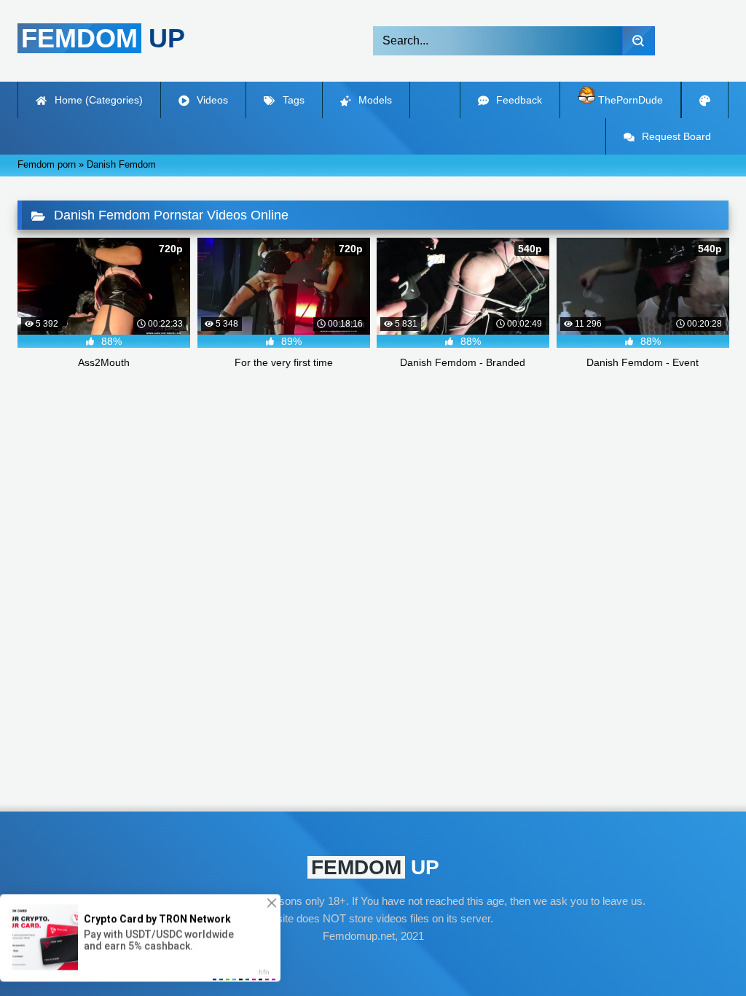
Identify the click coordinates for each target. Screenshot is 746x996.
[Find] (638, 40)
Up (103, 38)
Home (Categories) (97, 100)
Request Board (675, 136)
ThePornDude (629, 100)
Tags (292, 100)
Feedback (517, 100)
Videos (211, 100)
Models (374, 100)
